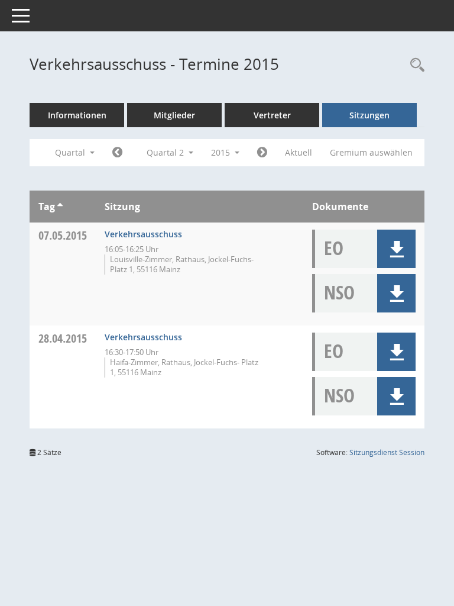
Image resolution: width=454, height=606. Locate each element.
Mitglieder (174, 115)
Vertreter (272, 115)
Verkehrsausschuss (143, 234)
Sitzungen (369, 115)
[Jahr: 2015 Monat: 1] (117, 152)
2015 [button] (221, 152)
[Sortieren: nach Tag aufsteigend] (60, 206)
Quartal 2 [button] (166, 152)
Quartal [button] (71, 152)
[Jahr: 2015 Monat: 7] (262, 152)
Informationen (77, 115)
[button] (396, 249)
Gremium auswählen (371, 152)
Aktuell (298, 152)
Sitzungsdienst (386, 452)
